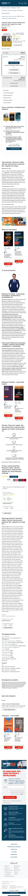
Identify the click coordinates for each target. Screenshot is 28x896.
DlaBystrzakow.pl (9, 870)
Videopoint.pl (8, 872)
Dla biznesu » (11, 823)
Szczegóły (7, 97)
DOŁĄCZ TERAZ (10, 797)
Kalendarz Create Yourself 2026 (8, 406)
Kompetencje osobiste (15, 671)
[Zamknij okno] (25, 890)
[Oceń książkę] (19, 37)
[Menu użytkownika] (22, 3)
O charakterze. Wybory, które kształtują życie (18, 253)
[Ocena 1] (13, 37)
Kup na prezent (14, 69)
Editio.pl (17, 868)
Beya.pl (16, 872)
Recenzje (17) (7, 95)
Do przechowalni (14, 86)
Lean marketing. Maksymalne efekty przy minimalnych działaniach (7, 740)
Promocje (10, 10)
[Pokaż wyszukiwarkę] (20, 3)
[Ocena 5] (18, 37)
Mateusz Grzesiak (20, 33)
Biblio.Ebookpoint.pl (10, 876)
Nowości (15, 10)
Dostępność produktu (7, 100)
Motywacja (12, 666)
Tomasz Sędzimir (18, 741)
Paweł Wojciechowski (8, 257)
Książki (18, 7)
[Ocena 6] (20, 37)
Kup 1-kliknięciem (14, 73)
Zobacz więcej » (7, 802)
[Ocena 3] (16, 37)
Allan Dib (5, 741)
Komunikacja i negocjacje (15, 668)
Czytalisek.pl (8, 874)
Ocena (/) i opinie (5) (8, 92)
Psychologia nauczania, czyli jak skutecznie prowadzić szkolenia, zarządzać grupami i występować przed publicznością (14, 139)
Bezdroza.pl (17, 870)
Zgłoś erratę (4, 660)
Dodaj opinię (14, 476)
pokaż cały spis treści (9, 709)
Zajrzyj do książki (6, 48)
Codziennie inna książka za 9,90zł (9, 18)
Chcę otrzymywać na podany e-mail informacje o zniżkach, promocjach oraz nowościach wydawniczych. (17, 792)
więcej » (21, 794)
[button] (24, 239)
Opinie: (17, 38)
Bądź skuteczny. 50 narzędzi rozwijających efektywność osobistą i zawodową (15, 132)
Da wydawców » (12, 817)
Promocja (4, 30)
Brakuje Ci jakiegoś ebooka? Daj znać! (16, 829)
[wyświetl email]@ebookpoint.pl (17, 886)
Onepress (22, 34)
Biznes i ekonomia (5, 666)
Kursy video (4, 10)
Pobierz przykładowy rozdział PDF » (9, 658)
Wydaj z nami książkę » (14, 812)
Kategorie (4, 7)
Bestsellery (19, 10)
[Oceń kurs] (5, 476)
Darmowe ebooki (6, 13)
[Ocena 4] (17, 37)
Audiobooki (13, 7)
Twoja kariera (13, 669)
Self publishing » (12, 835)
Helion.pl (7, 866)
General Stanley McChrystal (20, 255)
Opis (6, 90)
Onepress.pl (17, 866)
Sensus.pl (8, 868)
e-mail (4, 787)
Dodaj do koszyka (13, 62)
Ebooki (8, 7)
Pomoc (18, 462)
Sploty (16, 874)
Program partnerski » (13, 806)
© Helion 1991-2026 (5, 883)
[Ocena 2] (14, 37)
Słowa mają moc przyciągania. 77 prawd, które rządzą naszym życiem (8, 257)
